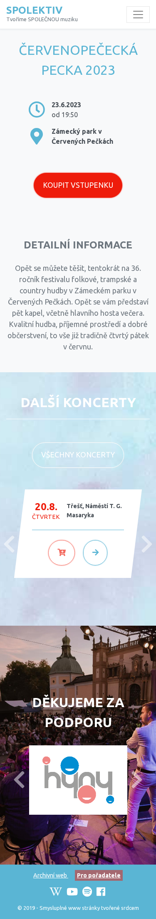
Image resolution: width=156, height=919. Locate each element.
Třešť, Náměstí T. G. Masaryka (94, 510)
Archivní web (50, 875)
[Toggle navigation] (138, 14)
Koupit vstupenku (78, 185)
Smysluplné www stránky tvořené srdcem (89, 908)
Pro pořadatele (99, 875)
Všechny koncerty (78, 455)
